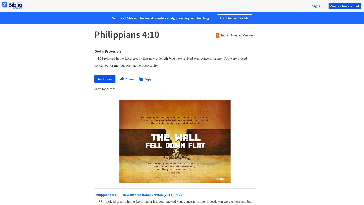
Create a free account (344, 6)
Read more (104, 79)
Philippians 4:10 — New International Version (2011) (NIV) (138, 195)
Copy (147, 78)
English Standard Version (236, 35)
